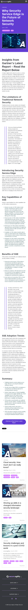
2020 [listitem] (17, 561)
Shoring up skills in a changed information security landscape (12, 505)
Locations (13, 588)
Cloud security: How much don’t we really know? (12, 464)
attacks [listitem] (21, 561)
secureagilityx (6, 551)
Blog (12, 30)
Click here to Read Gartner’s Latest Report (14, 421)
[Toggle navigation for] (14, 577)
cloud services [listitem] (14, 475)
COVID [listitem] (5, 563)
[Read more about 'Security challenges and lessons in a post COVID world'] (14, 531)
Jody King (5, 470)
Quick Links (13, 582)
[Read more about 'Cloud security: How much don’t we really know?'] (14, 450)
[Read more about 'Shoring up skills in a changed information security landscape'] (14, 491)
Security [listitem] (12, 477)
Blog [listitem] (17, 477)
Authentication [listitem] (6, 477)
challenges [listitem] (6, 561)
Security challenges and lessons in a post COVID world (13, 545)
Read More (22, 480)
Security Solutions (6, 30)
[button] (26, 1)
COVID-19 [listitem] (12, 561)
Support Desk (13, 594)
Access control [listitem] (6, 475)
